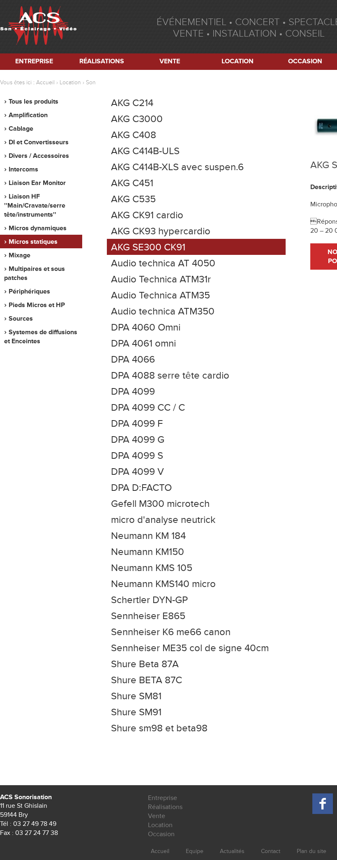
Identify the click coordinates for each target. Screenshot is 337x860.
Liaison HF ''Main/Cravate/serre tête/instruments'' (34, 205)
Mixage (19, 255)
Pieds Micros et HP (37, 305)
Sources (21, 318)
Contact (270, 851)
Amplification (28, 115)
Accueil (45, 82)
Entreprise (34, 61)
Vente (169, 61)
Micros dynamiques (38, 228)
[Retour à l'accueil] (38, 26)
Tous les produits (33, 101)
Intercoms (23, 169)
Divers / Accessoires (39, 156)
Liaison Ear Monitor (37, 183)
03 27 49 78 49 (34, 824)
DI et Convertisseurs (39, 142)
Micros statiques (33, 242)
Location (238, 61)
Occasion (161, 834)
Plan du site (311, 851)
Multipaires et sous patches (34, 273)
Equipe (194, 851)
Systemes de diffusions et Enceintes (40, 336)
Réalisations (101, 61)
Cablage (21, 129)
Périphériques (29, 291)
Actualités (232, 851)
